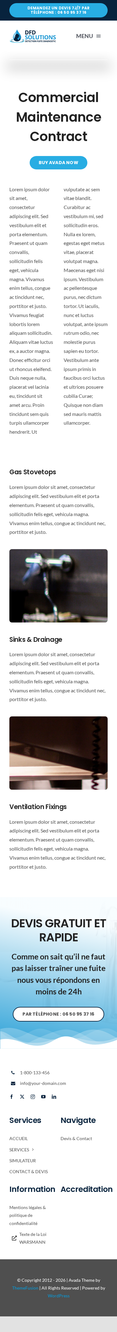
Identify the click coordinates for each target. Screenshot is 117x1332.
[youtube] (43, 1097)
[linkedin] (54, 1097)
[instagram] (33, 1097)
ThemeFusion (25, 1288)
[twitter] (22, 1097)
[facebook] (11, 1097)
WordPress (59, 1295)
